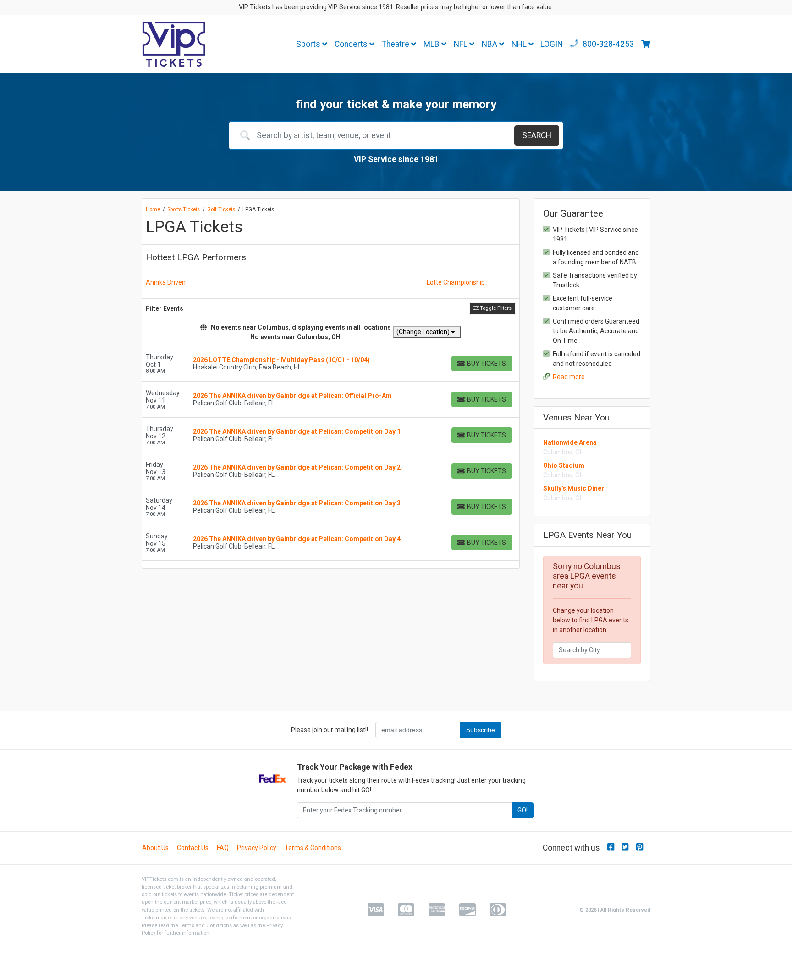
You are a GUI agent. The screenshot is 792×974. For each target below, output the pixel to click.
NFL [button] (461, 44)
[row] (330, 364)
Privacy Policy (256, 847)
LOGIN (551, 44)
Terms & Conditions (313, 847)
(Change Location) (423, 332)
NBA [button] (490, 44)
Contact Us (193, 847)
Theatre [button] (396, 44)
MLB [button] (432, 44)
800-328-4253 (607, 44)
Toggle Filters (495, 308)
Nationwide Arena (570, 442)
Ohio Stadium (563, 465)
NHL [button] (520, 44)
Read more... (571, 377)
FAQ (223, 847)
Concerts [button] (352, 44)
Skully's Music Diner (573, 488)
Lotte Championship (456, 282)
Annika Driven (166, 282)
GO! (522, 810)
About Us (155, 847)
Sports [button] (309, 44)
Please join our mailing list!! (329, 729)
